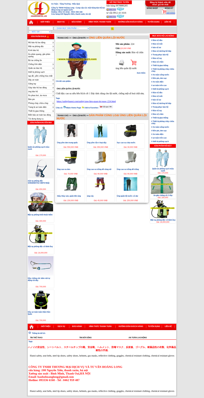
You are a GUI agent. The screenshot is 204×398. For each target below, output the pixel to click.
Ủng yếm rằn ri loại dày (96, 143)
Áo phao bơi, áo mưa (37, 95)
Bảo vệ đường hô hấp (161, 51)
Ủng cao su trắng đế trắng (128, 169)
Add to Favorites (91, 108)
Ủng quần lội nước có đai (127, 196)
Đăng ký (169, 8)
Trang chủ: (63, 38)
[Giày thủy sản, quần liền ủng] (71, 190)
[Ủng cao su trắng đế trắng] (130, 163)
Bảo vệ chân (157, 62)
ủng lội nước (79, 38)
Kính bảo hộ (33, 50)
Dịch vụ (61, 22)
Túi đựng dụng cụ (35, 119)
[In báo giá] (122, 64)
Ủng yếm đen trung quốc (67, 143)
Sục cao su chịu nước (126, 143)
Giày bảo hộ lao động (37, 87)
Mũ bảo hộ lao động (36, 42)
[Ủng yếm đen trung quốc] (71, 136)
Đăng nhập (152, 8)
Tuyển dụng (153, 22)
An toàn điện (157, 82)
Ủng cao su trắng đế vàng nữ (99, 169)
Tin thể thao (36, 338)
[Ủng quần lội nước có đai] (130, 190)
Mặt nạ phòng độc (36, 46)
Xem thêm (141, 73)
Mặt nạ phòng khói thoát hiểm (40, 215)
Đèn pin (31, 99)
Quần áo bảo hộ (35, 68)
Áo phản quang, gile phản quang (39, 55)
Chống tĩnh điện (35, 64)
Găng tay (32, 84)
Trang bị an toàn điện (37, 107)
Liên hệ (167, 22)
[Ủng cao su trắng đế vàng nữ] (100, 163)
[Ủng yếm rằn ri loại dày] (100, 136)
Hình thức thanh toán (100, 22)
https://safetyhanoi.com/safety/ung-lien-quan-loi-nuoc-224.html (86, 101)
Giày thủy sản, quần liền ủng (69, 196)
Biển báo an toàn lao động (39, 115)
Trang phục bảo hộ (160, 55)
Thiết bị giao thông (36, 111)
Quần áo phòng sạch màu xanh (163, 170)
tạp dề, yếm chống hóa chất (40, 76)
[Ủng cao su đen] (71, 163)
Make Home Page (74, 108)
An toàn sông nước (160, 75)
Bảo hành (77, 22)
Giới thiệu (45, 22)
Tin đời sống (85, 338)
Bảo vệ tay (157, 58)
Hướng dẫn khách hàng (130, 22)
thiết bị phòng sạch (36, 72)
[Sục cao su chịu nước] (130, 136)
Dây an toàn (33, 80)
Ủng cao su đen (63, 169)
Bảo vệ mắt (157, 44)
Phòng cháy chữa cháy (38, 103)
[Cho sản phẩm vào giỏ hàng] (133, 64)
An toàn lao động (138, 338)
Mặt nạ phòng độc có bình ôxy (40, 246)
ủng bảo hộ (33, 91)
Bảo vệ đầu (157, 40)
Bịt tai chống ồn (35, 60)
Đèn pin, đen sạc (159, 78)
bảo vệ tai (156, 47)
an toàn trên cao (159, 85)
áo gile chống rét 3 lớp (163, 195)
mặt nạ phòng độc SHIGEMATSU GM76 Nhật (38, 182)
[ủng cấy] (100, 190)
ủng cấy (90, 196)
